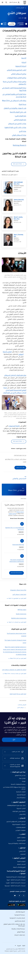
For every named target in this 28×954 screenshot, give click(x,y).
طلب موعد (21, 18)
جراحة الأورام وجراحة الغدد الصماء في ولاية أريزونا (14, 89)
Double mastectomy (21, 614)
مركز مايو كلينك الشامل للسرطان (15, 375)
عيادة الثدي (22, 131)
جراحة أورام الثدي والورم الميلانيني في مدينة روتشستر (14, 96)
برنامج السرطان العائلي (18, 74)
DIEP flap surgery (22, 609)
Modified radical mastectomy (18, 618)
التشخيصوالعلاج (20, 23)
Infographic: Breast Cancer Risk (18, 590)
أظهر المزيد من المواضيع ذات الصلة (17, 598)
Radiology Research (19, 145)
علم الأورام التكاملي (20, 120)
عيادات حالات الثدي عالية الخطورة (15, 127)
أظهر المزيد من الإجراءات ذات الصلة (17, 622)
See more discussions (16, 573)
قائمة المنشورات (14, 426)
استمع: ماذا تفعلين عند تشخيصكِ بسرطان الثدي (14, 669)
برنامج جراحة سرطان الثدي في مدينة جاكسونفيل (14, 83)
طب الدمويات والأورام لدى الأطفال (15, 108)
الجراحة (24, 62)
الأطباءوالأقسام (11, 23)
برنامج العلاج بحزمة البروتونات (16, 78)
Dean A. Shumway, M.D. (18, 235)
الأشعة (23, 58)
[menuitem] (20, 23)
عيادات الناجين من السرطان (17, 124)
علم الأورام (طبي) (20, 116)
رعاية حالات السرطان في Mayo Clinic (14, 101)
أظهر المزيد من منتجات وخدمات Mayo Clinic (15, 673)
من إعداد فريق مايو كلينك (20, 455)
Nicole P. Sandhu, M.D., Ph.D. (18, 218)
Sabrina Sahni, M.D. (19, 199)
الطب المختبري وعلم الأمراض (16, 70)
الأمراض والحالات (20, 8)
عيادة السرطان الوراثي (19, 135)
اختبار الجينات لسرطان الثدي (19, 594)
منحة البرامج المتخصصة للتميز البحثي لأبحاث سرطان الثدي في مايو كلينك (14, 390)
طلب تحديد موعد (20, 467)
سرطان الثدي (16, 13)
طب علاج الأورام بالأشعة (18, 112)
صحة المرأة (22, 104)
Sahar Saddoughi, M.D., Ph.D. (18, 183)
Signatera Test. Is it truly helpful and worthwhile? (14, 528)
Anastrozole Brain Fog (18, 544)
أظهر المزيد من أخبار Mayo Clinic (18, 658)
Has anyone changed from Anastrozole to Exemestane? (16, 560)
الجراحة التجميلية (20, 66)
